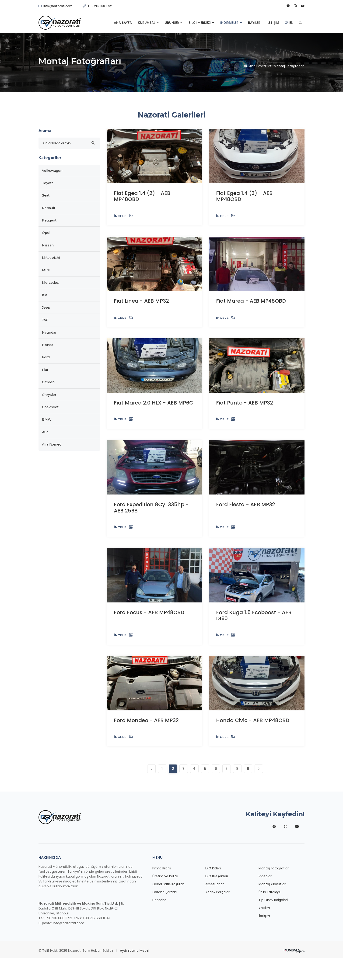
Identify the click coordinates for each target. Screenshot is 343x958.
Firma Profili (161, 868)
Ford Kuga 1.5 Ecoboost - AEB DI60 (253, 615)
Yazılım (264, 908)
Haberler (159, 900)
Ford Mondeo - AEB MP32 (146, 720)
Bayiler (254, 22)
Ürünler (172, 22)
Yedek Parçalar (217, 892)
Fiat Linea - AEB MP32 (141, 300)
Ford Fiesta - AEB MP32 (245, 504)
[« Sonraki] (151, 768)
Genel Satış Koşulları (168, 884)
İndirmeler (229, 22)
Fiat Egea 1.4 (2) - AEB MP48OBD (142, 196)
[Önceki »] (259, 768)
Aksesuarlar (214, 884)
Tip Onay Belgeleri (273, 900)
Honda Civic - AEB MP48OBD (252, 720)
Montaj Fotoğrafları (274, 868)
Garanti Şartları (164, 892)
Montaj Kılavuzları (272, 884)
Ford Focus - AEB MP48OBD (149, 612)
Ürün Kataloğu (270, 892)
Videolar (265, 876)
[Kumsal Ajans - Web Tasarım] (294, 950)
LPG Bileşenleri (216, 876)
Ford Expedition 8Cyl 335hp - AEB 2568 (151, 507)
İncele (120, 216)
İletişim (272, 22)
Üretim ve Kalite (165, 876)
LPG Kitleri (213, 868)
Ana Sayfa (123, 22)
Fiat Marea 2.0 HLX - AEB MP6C (153, 402)
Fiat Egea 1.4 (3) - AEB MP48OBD (244, 196)
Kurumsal (147, 22)
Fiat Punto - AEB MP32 (244, 402)
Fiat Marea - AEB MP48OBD (251, 300)
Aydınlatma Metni (134, 950)
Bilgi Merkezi (200, 22)
